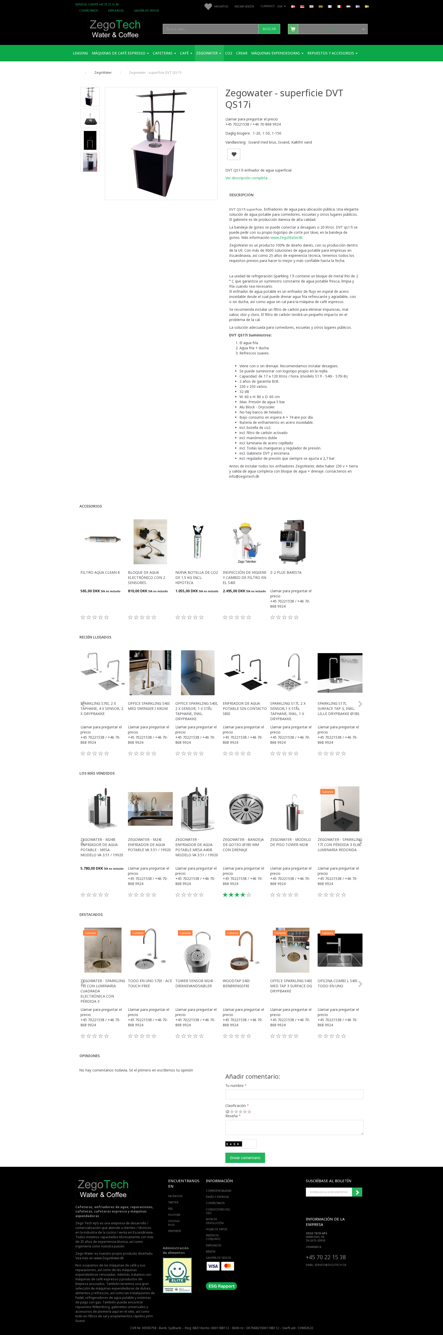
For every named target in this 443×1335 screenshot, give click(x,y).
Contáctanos (88, 10)
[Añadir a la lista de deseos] (233, 154)
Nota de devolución (215, 1221)
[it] (339, 6)
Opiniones (89, 1055)
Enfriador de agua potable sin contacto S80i (245, 708)
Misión (210, 1251)
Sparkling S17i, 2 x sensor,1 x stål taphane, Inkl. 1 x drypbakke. (288, 711)
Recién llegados (95, 637)
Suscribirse (357, 1192)
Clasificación (235, 1105)
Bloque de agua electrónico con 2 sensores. (146, 577)
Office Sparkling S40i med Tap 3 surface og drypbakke (291, 985)
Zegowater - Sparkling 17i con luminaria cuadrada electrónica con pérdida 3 (102, 991)
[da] (293, 6)
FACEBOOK (175, 1196)
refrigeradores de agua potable (109, 1297)
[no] (357, 6)
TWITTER (173, 1202)
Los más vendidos (97, 773)
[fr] (330, 6)
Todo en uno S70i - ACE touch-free (150, 983)
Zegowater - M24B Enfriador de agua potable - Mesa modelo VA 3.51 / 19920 (101, 847)
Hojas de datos (216, 1229)
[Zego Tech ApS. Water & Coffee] (115, 28)
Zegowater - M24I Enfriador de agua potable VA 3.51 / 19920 (149, 844)
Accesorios (90, 506)
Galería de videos (146, 10)
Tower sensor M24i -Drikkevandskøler (195, 983)
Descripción (241, 194)
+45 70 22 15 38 (326, 1257)
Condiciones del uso (218, 1211)
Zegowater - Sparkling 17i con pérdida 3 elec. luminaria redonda (340, 844)
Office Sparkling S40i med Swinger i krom (149, 706)
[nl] (348, 6)
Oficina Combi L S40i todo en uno (337, 983)
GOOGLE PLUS (174, 1222)
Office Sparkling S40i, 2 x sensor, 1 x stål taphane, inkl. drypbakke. (196, 711)
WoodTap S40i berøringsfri (236, 983)
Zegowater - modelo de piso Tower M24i (290, 842)
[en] (311, 6)
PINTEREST (174, 1231)
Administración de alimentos (176, 1250)
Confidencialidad (218, 1190)
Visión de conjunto (213, 1237)
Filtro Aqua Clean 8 (100, 572)
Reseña (231, 1115)
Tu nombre (234, 1085)
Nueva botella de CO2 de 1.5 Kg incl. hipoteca (196, 577)
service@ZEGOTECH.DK (330, 1265)
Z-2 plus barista (285, 572)
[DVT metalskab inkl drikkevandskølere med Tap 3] (161, 143)
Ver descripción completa (246, 177)
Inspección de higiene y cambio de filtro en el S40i (244, 577)
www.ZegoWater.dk (286, 237)
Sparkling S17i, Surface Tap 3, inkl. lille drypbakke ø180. (339, 708)
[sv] (366, 6)
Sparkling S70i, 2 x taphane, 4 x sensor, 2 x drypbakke (101, 708)
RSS (170, 1208)
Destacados (91, 914)
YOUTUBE (174, 1215)
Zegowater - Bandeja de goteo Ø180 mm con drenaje (243, 844)
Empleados (116, 10)
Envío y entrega (217, 1197)
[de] (302, 6)
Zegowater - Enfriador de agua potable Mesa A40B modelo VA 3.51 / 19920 (196, 847)
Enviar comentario (245, 1157)
